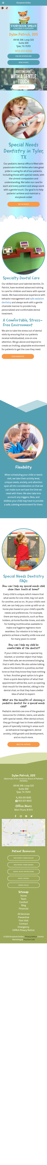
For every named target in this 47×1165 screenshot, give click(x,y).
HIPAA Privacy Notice (23, 930)
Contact (23, 923)
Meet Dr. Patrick (23, 744)
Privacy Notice (31, 936)
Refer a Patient (23, 878)
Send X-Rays (23, 62)
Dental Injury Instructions (23, 872)
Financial (23, 908)
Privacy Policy (23, 885)
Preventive (23, 917)
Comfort (23, 902)
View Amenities (18, 356)
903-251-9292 (23, 51)
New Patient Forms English (24, 858)
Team (23, 898)
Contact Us (24, 87)
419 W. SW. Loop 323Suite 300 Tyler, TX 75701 (23, 43)
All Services (24, 913)
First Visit (23, 920)
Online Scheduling (23, 56)
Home (23, 895)
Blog (23, 905)
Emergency (23, 926)
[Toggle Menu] (3, 3)
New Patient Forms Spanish (23, 865)
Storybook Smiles (23, 2)
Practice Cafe (29, 939)
